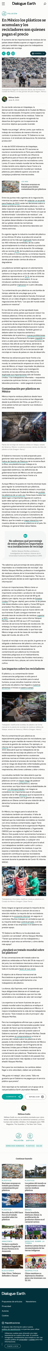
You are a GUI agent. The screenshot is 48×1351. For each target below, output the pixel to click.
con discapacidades (16, 789)
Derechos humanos (15, 1146)
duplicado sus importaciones (14, 374)
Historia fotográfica (33, 1205)
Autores (5, 1311)
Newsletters (31, 1301)
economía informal (22, 916)
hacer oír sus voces (27, 969)
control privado (27, 922)
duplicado (27, 240)
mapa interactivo (31, 520)
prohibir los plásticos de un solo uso (23, 493)
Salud (39, 1146)
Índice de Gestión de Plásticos (15, 461)
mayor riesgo (24, 780)
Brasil (28, 1210)
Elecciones (8, 1271)
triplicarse (21, 285)
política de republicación (11, 1329)
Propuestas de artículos (12, 1301)
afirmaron (23, 795)
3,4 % (27, 276)
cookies (32, 1339)
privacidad (23, 1339)
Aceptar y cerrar (12, 1346)
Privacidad (6, 1306)
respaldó (39, 338)
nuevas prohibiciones (36, 335)
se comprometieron (23, 1036)
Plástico (30, 1146)
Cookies (5, 1315)
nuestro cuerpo (26, 687)
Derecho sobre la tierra (35, 1242)
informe (5, 747)
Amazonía (7, 1241)
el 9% (17, 251)
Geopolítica (31, 1271)
